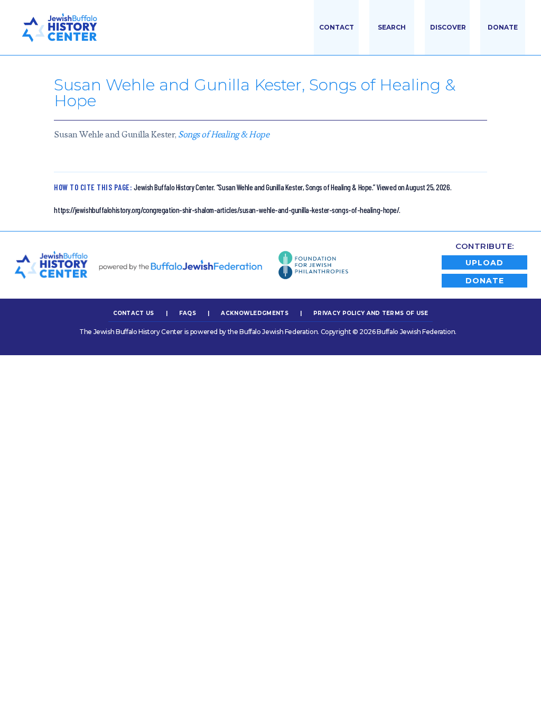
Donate (503, 27)
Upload (484, 262)
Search (392, 27)
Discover (448, 27)
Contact (336, 27)
